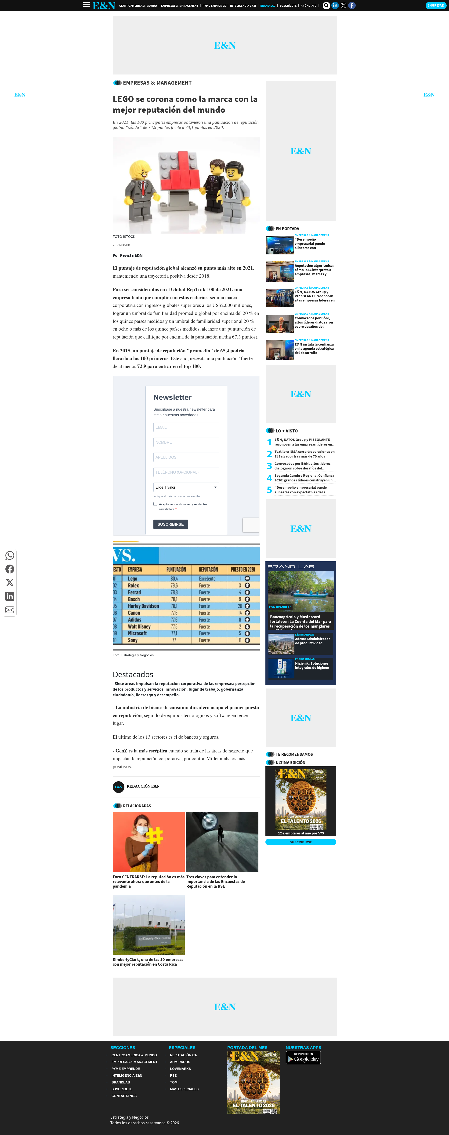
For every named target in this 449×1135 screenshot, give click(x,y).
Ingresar (436, 5)
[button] (10, 555)
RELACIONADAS (137, 805)
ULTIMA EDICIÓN (290, 762)
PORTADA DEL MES (247, 1047)
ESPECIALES (182, 1047)
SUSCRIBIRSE (301, 842)
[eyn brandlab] (291, 567)
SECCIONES (122, 1047)
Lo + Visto (287, 431)
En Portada (287, 228)
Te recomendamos (294, 754)
